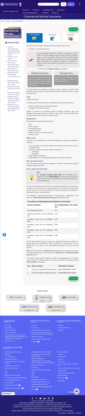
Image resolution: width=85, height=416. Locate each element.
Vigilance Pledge (62, 375)
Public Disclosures (63, 352)
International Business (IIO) (39, 384)
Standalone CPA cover (45, 299)
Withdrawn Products (37, 336)
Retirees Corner (62, 370)
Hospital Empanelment (38, 358)
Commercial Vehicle (17, 21)
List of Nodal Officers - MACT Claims (42, 352)
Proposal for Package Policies (14, 88)
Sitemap (60, 354)
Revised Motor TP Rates (14, 70)
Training (60, 359)
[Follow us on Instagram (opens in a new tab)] (49, 398)
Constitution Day (9, 341)
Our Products (35, 327)
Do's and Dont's (12, 62)
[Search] (57, 4)
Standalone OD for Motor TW (57, 308)
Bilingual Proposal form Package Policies (14, 75)
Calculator (34, 341)
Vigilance (60, 330)
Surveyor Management (30, 13)
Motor (8, 21)
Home (2, 21)
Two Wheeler (71, 297)
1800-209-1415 (13, 11)
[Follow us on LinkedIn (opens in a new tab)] (44, 398)
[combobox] (63, 4)
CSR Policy (8, 354)
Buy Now (73, 29)
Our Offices (45, 13)
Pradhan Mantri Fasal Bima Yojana (41, 339)
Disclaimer (8, 325)
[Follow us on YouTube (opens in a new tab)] (40, 398)
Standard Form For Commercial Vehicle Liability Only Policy (14, 99)
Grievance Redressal (63, 327)
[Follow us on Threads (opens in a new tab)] (53, 398)
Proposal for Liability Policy (14, 93)
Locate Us (34, 325)
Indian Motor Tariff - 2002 (14, 66)
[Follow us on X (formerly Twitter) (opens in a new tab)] (36, 398)
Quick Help (60, 10)
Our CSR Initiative (10, 357)
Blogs (33, 374)
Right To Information (11, 330)
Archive (34, 389)
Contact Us (54, 13)
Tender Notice (62, 357)
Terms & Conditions (10, 332)
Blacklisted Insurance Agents (13, 388)
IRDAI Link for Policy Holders (13, 375)
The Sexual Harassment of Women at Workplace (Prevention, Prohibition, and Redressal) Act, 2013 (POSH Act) (16, 336)
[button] (79, 4)
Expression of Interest (11, 359)
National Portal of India (11, 385)
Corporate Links (48, 10)
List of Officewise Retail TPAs (13, 380)
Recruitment (35, 377)
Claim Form (13, 58)
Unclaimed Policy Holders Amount (41, 330)
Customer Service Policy (11, 368)
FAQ (6, 370)
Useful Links (61, 361)
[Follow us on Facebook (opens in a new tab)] (32, 398)
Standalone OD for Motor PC (31, 308)
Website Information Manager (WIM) (42, 386)
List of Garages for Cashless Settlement (16, 377)
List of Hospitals (9, 382)
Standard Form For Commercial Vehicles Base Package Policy (14, 107)
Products (36, 10)
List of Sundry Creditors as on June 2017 (69, 368)
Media (33, 372)
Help (6, 373)
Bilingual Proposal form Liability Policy (14, 82)
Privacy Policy (8, 327)
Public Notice (61, 378)
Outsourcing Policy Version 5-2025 (41, 370)
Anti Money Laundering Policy (13, 352)
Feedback (60, 325)
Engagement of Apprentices (39, 379)
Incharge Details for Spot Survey (41, 382)
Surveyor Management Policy (66, 373)
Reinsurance (61, 380)
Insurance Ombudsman (38, 365)
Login (70, 4)
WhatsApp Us (7, 394)
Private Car (18, 297)
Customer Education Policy (12, 365)
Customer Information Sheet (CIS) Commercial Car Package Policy (14, 51)
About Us (26, 10)
